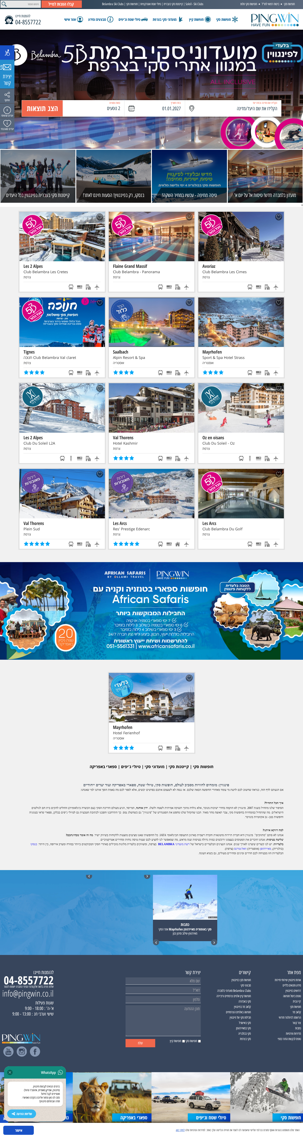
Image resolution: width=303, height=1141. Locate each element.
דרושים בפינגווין (293, 991)
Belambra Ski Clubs (112, 4)
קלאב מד (296, 1012)
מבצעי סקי (246, 985)
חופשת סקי (289, 4)
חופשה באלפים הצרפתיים (238, 1012)
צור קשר (296, 1023)
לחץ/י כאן (180, 1130)
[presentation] (302, 204)
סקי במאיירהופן (243, 1028)
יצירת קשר (7, 79)
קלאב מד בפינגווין (242, 1007)
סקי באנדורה (244, 1001)
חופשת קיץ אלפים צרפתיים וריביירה (233, 996)
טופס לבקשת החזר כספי (289, 1039)
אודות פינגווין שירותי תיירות (288, 980)
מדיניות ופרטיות (293, 1034)
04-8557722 (28, 22)
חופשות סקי (132, 4)
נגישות (7, 52)
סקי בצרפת (245, 1039)
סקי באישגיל (245, 1023)
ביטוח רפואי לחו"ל (270, 4)
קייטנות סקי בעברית (173, 4)
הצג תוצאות (42, 108)
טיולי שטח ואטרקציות (150, 4)
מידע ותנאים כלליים (292, 985)
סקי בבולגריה (244, 1034)
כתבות (298, 1028)
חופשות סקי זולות (248, 4)
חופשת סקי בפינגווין (241, 980)
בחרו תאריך (176, 103)
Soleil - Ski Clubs (194, 4)
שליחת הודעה (24, 1114)
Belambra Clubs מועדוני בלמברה (234, 991)
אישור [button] (18, 1130)
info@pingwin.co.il (28, 993)
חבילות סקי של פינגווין (240, 1017)
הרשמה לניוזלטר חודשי (290, 1017)
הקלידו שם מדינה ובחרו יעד (265, 103)
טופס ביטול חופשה (292, 996)
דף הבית (297, 1001)
